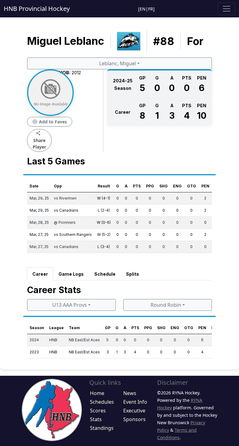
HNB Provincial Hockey (37, 8)
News (129, 393)
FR (150, 9)
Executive (134, 410)
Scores (98, 410)
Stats (96, 419)
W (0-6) (104, 222)
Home (97, 393)
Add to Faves (49, 122)
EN (143, 9)
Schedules (102, 401)
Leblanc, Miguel (117, 63)
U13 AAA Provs (69, 304)
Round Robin (166, 304)
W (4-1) (103, 198)
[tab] (40, 273)
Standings (102, 428)
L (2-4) (104, 210)
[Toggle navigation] (226, 8)
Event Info (135, 401)
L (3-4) (103, 246)
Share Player (39, 140)
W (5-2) (103, 234)
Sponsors (134, 419)
